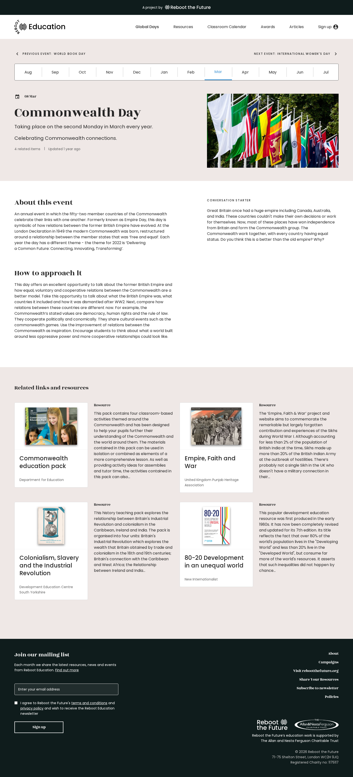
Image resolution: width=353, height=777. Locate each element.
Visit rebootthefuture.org (316, 671)
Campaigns (329, 662)
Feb (191, 72)
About (333, 653)
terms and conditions (89, 703)
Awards (268, 27)
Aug (28, 72)
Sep (55, 72)
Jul (326, 72)
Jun (300, 72)
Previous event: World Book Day (54, 54)
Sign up (39, 727)
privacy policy (31, 708)
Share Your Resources (319, 679)
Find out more (67, 670)
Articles (296, 27)
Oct (82, 72)
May (273, 72)
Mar (218, 71)
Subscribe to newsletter (318, 688)
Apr (245, 72)
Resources (183, 27)
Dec (137, 72)
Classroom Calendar (226, 27)
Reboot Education (40, 27)
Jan (164, 72)
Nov (109, 72)
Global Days (147, 27)
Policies (332, 697)
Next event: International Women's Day (292, 54)
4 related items (27, 149)
